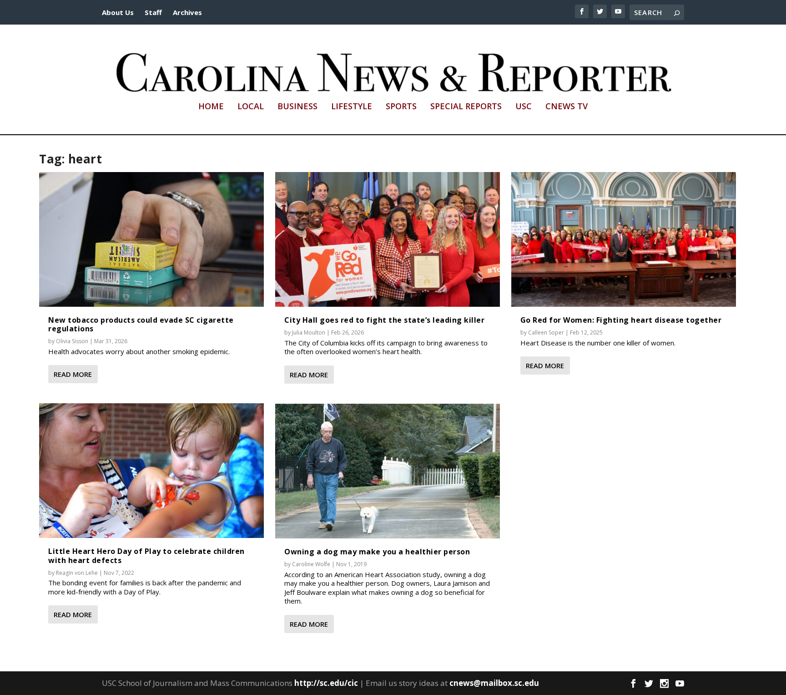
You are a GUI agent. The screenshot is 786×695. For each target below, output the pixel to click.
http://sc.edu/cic (326, 683)
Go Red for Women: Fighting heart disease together (621, 320)
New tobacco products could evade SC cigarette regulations (141, 324)
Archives (187, 12)
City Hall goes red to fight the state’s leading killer (384, 320)
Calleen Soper (546, 332)
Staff (153, 12)
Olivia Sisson (72, 341)
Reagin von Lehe (77, 573)
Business (297, 107)
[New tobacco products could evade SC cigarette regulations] (151, 239)
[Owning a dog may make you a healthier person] (387, 471)
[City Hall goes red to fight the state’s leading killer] (387, 239)
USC (523, 107)
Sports (401, 107)
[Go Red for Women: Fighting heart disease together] (623, 239)
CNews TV (566, 107)
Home (211, 107)
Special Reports (466, 107)
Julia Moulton (308, 332)
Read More (73, 374)
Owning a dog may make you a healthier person (377, 552)
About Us (118, 12)
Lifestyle (351, 107)
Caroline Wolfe (311, 564)
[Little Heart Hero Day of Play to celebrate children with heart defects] (151, 470)
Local (250, 107)
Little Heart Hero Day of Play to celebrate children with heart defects (146, 555)
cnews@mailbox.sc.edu (494, 683)
